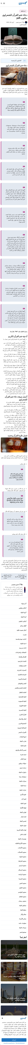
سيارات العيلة (22, 781)
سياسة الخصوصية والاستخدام (9, 1043)
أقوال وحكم (23, 626)
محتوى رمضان (22, 901)
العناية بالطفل (22, 692)
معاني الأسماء (22, 919)
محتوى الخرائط (22, 861)
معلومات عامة (22, 923)
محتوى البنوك (22, 856)
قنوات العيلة (23, 825)
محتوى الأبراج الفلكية (20, 843)
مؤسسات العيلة (22, 839)
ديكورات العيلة (22, 772)
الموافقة (14, 1040)
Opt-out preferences (20, 1043)
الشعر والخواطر (22, 683)
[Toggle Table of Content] (24, 60)
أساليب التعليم (22, 621)
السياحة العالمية (22, 674)
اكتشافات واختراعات (20, 652)
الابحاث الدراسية (22, 661)
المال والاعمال (22, 719)
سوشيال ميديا (22, 776)
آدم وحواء (23, 603)
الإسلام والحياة (22, 657)
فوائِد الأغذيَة (23, 808)
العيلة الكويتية (22, 705)
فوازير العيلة (23, 812)
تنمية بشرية (23, 754)
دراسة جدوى (23, 768)
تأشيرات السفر (22, 732)
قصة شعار (23, 816)
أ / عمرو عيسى (15, 584)
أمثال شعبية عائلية (21, 630)
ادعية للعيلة (23, 11)
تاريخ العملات (23, 737)
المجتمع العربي (22, 723)
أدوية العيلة (23, 612)
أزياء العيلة (23, 617)
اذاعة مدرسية (22, 648)
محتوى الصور (22, 883)
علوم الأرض (23, 794)
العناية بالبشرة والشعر (20, 688)
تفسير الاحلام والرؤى (20, 750)
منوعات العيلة (22, 927)
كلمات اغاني (23, 834)
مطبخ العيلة (23, 910)
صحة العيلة (23, 785)
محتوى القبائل (22, 896)
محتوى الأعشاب (22, 848)
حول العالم (23, 759)
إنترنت (24, 634)
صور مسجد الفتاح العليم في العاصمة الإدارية (16, 956)
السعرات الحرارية (21, 670)
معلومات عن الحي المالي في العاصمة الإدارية (16, 999)
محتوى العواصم (22, 892)
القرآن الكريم (23, 24)
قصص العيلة (23, 821)
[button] (2, 1018)
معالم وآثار (23, 914)
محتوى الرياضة (22, 874)
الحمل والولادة (22, 665)
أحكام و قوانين (22, 608)
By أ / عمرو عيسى (20, 22)
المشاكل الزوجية (22, 728)
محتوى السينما (22, 879)
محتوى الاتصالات (22, 852)
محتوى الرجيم (22, 865)
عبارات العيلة (22, 790)
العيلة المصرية (22, 710)
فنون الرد (23, 799)
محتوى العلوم (22, 888)
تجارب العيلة (23, 741)
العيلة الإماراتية (22, 697)
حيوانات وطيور (22, 763)
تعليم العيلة (23, 745)
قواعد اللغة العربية (21, 830)
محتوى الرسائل (22, 870)
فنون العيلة (23, 803)
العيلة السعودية (22, 701)
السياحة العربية (22, 679)
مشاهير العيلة (22, 905)
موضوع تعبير (23, 932)
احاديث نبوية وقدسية (21, 639)
